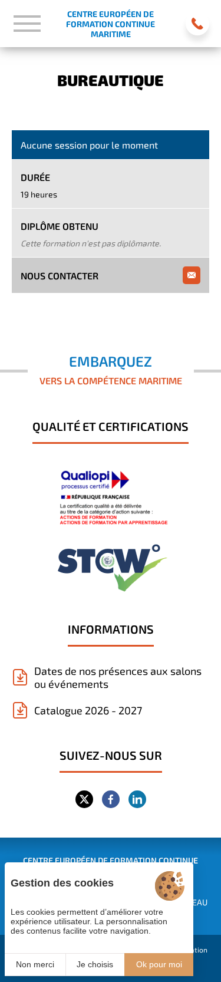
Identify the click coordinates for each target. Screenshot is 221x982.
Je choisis (95, 964)
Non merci (35, 964)
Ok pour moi (159, 964)
